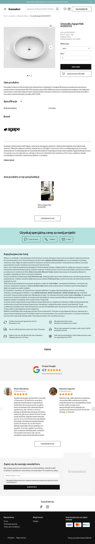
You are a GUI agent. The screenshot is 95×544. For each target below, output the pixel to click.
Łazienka (12, 16)
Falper (55, 283)
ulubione (65, 9)
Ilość (62, 54)
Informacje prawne (10, 524)
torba (69, 9)
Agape (67, 35)
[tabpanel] (29, 47)
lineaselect (14, 9)
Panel (5, 16)
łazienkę (77, 295)
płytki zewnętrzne (70, 293)
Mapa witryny (21, 538)
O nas (6, 521)
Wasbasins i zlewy (22, 16)
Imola (51, 272)
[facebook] (41, 507)
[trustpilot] (54, 507)
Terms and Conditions (12, 527)
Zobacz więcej (9, 160)
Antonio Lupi (37, 276)
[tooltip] (31, 239)
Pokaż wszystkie (47, 218)
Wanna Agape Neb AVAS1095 (44, 206)
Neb (68, 37)
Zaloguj (35, 521)
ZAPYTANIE (76, 67)
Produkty (11, 538)
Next (51, 47)
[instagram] (47, 507)
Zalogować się (81, 9)
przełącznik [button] (5, 9)
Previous (8, 47)
